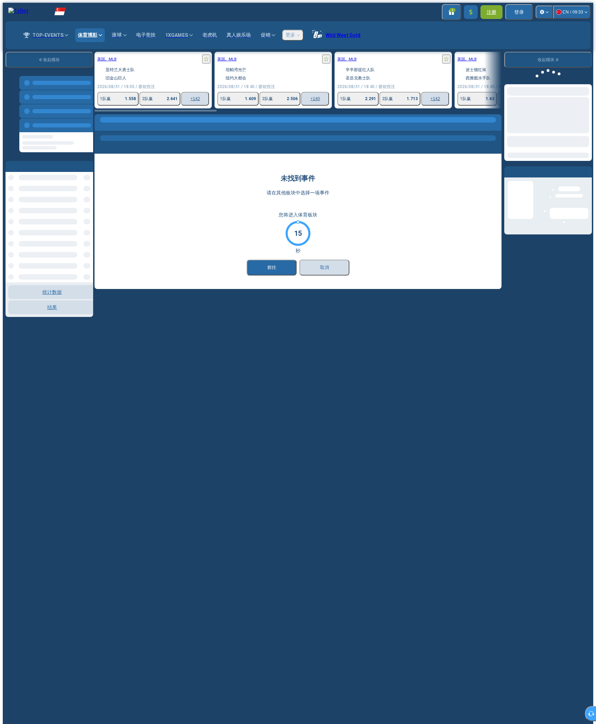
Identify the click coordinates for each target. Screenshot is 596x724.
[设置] (544, 12)
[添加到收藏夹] (206, 59)
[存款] (471, 12)
